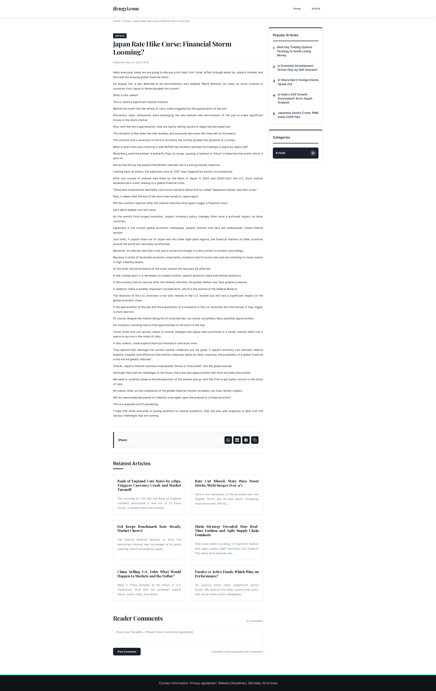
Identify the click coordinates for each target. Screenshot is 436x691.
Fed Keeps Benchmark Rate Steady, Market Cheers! (149, 528)
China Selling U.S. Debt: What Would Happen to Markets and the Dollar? (149, 573)
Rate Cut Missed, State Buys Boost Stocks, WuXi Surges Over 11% (227, 482)
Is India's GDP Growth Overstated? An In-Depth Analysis (295, 98)
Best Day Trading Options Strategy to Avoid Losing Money (294, 51)
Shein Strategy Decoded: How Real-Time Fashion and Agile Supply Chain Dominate (227, 530)
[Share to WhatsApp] (228, 440)
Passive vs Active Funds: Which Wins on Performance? (227, 573)
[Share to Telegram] (246, 440)
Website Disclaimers (232, 683)
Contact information (173, 683)
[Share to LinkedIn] (237, 440)
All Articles (269, 683)
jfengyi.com (126, 8)
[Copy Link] (255, 440)
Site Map (254, 683)
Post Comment (127, 651)
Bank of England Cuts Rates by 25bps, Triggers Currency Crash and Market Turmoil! (149, 485)
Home (297, 8)
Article (316, 8)
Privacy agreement (203, 683)
